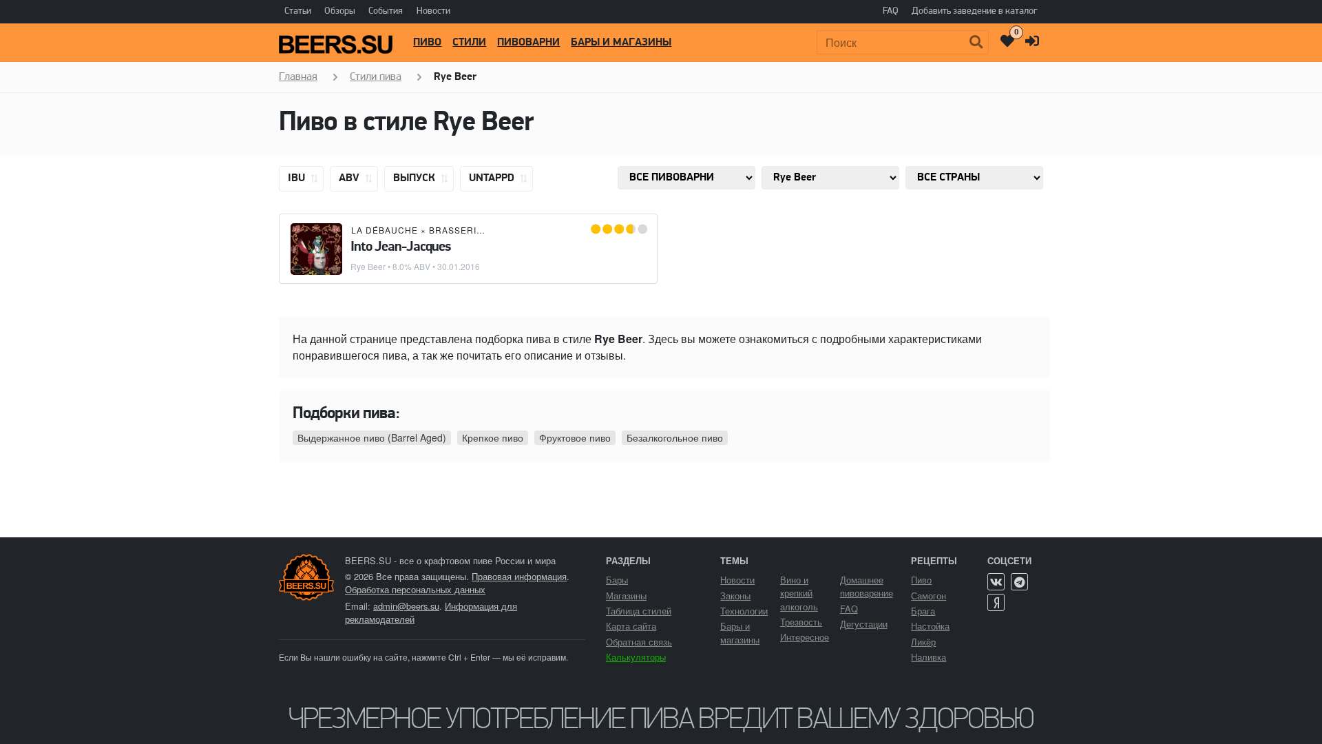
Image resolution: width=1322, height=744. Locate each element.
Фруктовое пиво (575, 437)
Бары (617, 579)
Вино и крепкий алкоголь (799, 592)
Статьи (297, 11)
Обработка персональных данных (415, 589)
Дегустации (864, 623)
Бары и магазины (621, 42)
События (385, 11)
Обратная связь (639, 641)
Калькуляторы (636, 656)
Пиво (427, 42)
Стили (469, 42)
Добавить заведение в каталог (975, 11)
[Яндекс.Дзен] (996, 602)
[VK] (996, 581)
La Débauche (384, 230)
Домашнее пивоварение (866, 586)
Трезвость (801, 621)
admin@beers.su (406, 605)
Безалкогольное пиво (675, 437)
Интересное (804, 636)
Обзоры (339, 11)
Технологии (744, 610)
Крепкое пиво (492, 437)
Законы (735, 595)
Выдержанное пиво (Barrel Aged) (371, 437)
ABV (350, 178)
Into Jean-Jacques (400, 247)
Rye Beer (368, 266)
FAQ (891, 11)
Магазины (626, 595)
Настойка (930, 625)
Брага (923, 610)
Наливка (928, 656)
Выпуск (415, 178)
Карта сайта (631, 625)
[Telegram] (1019, 581)
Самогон (928, 595)
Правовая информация (519, 576)
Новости (433, 11)
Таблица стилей (638, 610)
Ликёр (923, 641)
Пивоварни (528, 42)
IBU (298, 178)
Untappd (493, 178)
